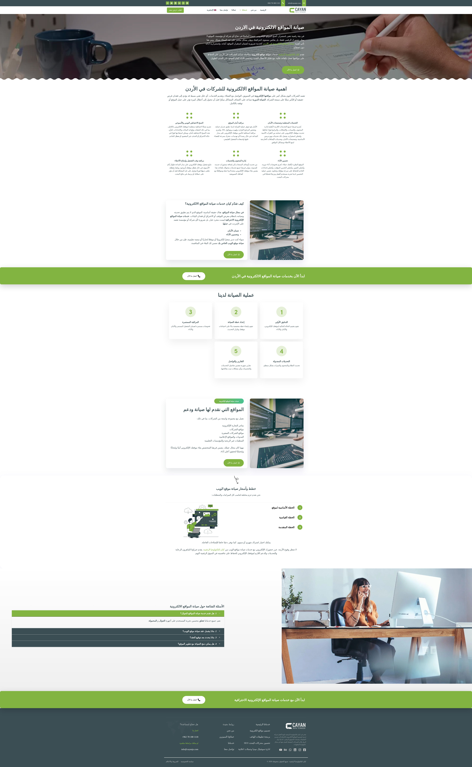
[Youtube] (171, 3)
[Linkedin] (175, 3)
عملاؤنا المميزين (226, 737)
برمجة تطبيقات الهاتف (260, 737)
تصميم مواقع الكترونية (260, 730)
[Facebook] (187, 3)
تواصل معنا (224, 10)
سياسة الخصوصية (187, 761)
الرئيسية (263, 10)
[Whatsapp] (167, 3)
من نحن (254, 10)
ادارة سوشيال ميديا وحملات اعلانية (254, 749)
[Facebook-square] (304, 749)
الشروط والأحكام (172, 761)
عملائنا (234, 10)
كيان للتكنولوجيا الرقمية (213, 549)
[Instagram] (183, 3)
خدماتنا (244, 10)
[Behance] (179, 3)
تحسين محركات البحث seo (257, 743)
